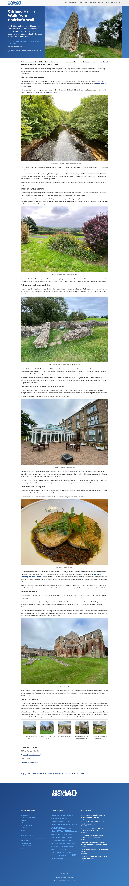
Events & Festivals (27, 833)
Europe (25, 41)
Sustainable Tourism (62, 853)
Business (65, 818)
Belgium (58, 818)
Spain (59, 849)
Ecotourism (67, 828)
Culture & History (15, 41)
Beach (70, 815)
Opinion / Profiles (27, 835)
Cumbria (102, 62)
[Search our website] (117, 2)
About (23, 848)
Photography (71, 843)
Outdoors (12, 43)
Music (69, 840)
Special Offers (26, 840)
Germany (54, 834)
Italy (59, 837)
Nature (55, 843)
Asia (22, 822)
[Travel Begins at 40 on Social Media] (119, 2)
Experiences (72, 3)
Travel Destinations (28, 817)
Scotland (54, 849)
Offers (112, 3)
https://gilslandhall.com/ (31, 755)
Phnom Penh (62, 843)
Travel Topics (26, 843)
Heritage (68, 834)
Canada (63, 821)
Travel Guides (26, 845)
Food (67, 831)
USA (53, 858)
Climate (74, 824)
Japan (63, 837)
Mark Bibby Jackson (17, 47)
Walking (59, 859)
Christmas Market (61, 824)
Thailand (62, 856)
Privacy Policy (70, 877)
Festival (57, 830)
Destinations (83, 3)
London (55, 840)
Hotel (54, 837)
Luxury (62, 840)
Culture (57, 827)
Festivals (93, 3)
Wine (52, 862)
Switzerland (55, 856)
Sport (65, 850)
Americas (24, 828)
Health (60, 834)
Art (64, 815)
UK (74, 855)
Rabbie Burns (99, 84)
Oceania (23, 830)
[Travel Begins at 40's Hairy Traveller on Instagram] (64, 873)
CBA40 (69, 821)
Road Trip (72, 846)
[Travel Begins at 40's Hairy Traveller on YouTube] (67, 873)
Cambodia (56, 821)
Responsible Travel (59, 847)
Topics (107, 3)
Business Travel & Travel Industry (33, 838)
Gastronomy (34, 41)
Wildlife (73, 859)
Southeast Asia (26, 825)
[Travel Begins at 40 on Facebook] (61, 873)
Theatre (69, 856)
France (74, 831)
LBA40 (68, 837)
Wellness (67, 859)
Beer (53, 818)
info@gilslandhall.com (30, 763)
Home (65, 3)
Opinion (100, 3)
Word (55, 862)
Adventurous (56, 815)
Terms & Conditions (60, 877)
